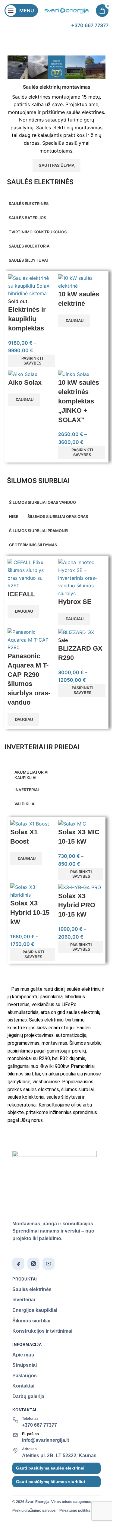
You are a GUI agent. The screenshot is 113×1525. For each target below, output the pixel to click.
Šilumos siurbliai (31, 1320)
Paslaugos (24, 1375)
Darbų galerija (28, 1396)
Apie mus (23, 1354)
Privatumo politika (74, 1510)
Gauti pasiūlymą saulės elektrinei (50, 1468)
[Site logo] (66, 10)
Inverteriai (23, 1299)
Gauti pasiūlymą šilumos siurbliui (50, 1481)
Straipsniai (24, 1365)
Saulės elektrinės (32, 1289)
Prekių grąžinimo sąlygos (34, 1510)
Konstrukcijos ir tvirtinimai (42, 1331)
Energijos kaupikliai (34, 1310)
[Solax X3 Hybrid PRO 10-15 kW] (79, 887)
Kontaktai (23, 1385)
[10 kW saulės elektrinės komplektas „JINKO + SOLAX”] (73, 374)
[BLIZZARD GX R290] (76, 632)
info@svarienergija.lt (45, 1440)
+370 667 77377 (39, 1425)
